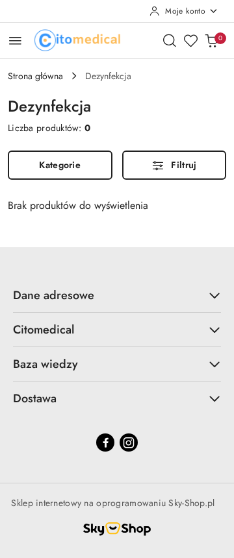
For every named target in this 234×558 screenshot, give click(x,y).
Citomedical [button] (43, 329)
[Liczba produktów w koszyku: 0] (211, 40)
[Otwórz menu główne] (15, 40)
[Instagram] (129, 442)
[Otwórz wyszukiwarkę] (169, 40)
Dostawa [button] (35, 398)
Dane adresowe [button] (53, 295)
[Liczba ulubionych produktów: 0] (190, 40)
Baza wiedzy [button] (45, 364)
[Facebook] (105, 442)
